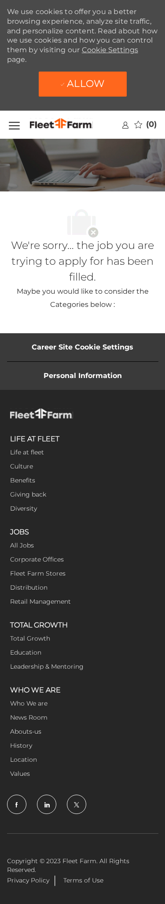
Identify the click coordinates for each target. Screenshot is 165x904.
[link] (125, 125)
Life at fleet (27, 452)
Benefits (22, 480)
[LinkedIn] (46, 804)
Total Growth (30, 638)
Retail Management (40, 601)
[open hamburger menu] (14, 125)
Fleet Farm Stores (38, 573)
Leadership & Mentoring (47, 666)
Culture (21, 466)
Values (20, 774)
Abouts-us (25, 731)
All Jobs (22, 545)
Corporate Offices (37, 559)
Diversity (23, 508)
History (21, 745)
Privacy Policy (28, 880)
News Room (29, 717)
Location (23, 760)
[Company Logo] (73, 124)
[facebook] (16, 804)
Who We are (29, 703)
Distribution (29, 587)
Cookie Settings (110, 50)
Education (25, 652)
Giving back (28, 494)
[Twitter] (76, 804)
